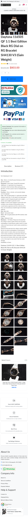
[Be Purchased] (4, 512)
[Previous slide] (25, 360)
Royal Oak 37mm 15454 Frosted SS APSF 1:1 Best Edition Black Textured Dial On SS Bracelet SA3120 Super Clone (14, 384)
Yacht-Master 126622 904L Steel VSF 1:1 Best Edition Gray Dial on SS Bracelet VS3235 (14, 511)
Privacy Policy (4, 483)
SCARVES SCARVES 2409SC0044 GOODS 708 (14, 10)
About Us (3, 477)
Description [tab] (7, 166)
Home (14, 9)
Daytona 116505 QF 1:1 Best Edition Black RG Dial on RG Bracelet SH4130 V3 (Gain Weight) (13, 248)
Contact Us (4, 494)
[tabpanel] (14, 377)
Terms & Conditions (6, 480)
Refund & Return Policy (7, 500)
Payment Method (5, 486)
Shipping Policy (5, 497)
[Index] (20, 5)
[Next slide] (26, 360)
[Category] (26, 5)
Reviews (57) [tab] (19, 166)
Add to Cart (13, 79)
